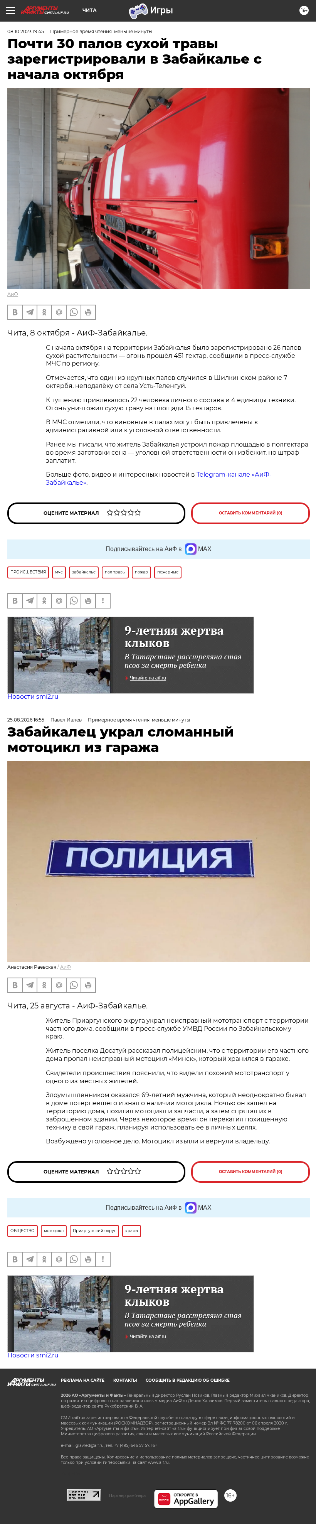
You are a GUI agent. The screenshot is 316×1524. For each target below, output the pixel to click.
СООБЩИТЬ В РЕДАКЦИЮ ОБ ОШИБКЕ (188, 1380)
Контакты (125, 1380)
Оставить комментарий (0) (250, 513)
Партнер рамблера (127, 1495)
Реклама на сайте (82, 1380)
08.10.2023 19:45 (25, 31)
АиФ (12, 294)
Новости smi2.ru (33, 696)
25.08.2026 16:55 (25, 720)
